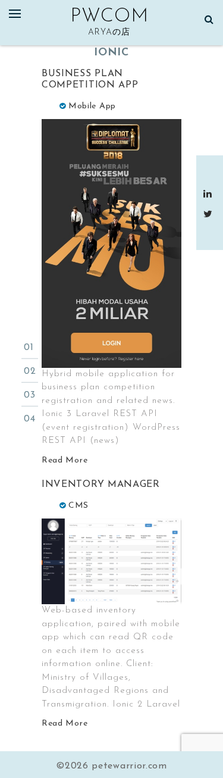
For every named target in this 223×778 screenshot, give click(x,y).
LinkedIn (209, 193)
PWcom (109, 16)
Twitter (209, 214)
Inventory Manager (101, 484)
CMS (78, 505)
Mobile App (92, 106)
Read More (64, 460)
